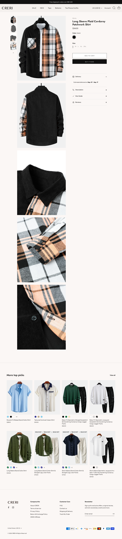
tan (38, 417)
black (74, 37)
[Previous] (13, 14)
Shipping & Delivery (66, 511)
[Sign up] (113, 514)
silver (94, 417)
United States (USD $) (14, 528)
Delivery (78, 77)
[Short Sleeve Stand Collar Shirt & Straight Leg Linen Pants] (75, 448)
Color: (76, 33)
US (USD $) (96, 8)
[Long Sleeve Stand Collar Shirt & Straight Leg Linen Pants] (47, 448)
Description (79, 90)
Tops (49, 8)
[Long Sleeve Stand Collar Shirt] (19, 448)
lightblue (8, 417)
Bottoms (58, 8)
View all (112, 375)
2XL (85, 46)
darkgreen (66, 417)
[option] (13, 20)
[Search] (114, 8)
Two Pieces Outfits (71, 8)
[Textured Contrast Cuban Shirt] (47, 397)
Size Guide (79, 96)
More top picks (15, 375)
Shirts (74, 18)
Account (107, 8)
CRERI (14, 533)
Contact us (63, 508)
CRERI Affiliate (35, 517)
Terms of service (35, 508)
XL (81, 46)
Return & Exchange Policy (38, 514)
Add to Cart (90, 55)
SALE (34, 8)
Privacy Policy (35, 511)
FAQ (61, 505)
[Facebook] (9, 507)
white (14, 417)
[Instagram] (13, 507)
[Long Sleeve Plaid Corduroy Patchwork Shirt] (13, 20)
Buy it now (89, 62)
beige (69, 417)
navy (35, 417)
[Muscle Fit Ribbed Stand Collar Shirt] (19, 397)
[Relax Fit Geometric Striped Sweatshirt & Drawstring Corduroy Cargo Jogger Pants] (75, 397)
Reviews (78, 102)
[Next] (13, 53)
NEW (42, 8)
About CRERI (34, 505)
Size (73, 43)
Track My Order (65, 514)
